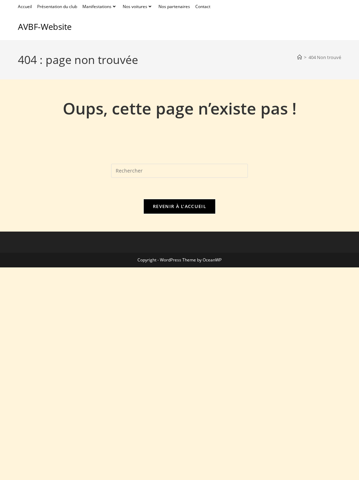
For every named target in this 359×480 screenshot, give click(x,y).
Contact (202, 6)
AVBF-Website (45, 26)
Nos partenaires (174, 6)
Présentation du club (57, 6)
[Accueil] (299, 57)
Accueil (25, 6)
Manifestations (96, 6)
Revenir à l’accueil (179, 206)
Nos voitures (135, 6)
